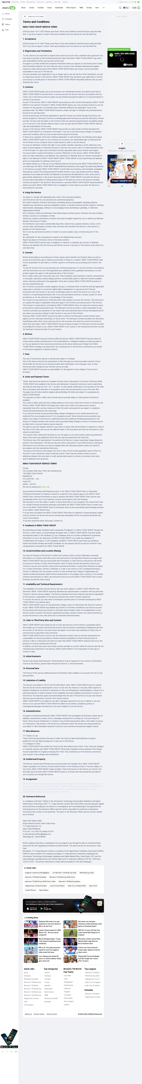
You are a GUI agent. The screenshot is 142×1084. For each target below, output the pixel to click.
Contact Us (44, 487)
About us (28, 1014)
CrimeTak (40, 2)
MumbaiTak (31, 2)
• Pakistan (67, 988)
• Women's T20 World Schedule (91, 994)
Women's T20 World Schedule (31, 986)
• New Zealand (68, 1001)
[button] (23, 7)
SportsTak (6, 2)
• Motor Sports (49, 992)
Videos (7, 24)
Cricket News (28, 1005)
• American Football (50, 998)
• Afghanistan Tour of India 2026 (92, 979)
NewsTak (15, 2)
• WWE (46, 995)
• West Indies (68, 998)
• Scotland (67, 995)
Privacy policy (39, 1014)
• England (66, 992)
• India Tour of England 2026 (92, 982)
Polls (7, 30)
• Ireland (66, 1005)
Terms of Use (51, 1014)
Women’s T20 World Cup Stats (32, 989)
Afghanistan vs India (31, 998)
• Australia (67, 976)
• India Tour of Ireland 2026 (91, 986)
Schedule (8, 19)
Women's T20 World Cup (32, 982)
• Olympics (47, 976)
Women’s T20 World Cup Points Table (32, 992)
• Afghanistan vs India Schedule (92, 997)
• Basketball (48, 989)
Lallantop (49, 2)
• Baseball (47, 1002)
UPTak (22, 2)
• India (65, 979)
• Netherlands (68, 985)
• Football (47, 979)
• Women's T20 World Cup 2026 (91, 973)
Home (7, 14)
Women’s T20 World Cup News (32, 995)
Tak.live (65, 2)
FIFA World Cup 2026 (31, 979)
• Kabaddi (47, 985)
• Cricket (47, 972)
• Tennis (46, 982)
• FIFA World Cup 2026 (91, 976)
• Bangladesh (68, 982)
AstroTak (57, 2)
